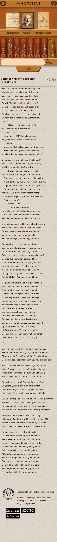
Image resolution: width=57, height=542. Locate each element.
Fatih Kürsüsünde (31, 501)
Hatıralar (42, 501)
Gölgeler (20, 504)
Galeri (29, 492)
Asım (50, 501)
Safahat (20, 498)
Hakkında (50, 492)
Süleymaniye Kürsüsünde (35, 498)
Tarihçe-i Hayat (39, 492)
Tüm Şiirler (21, 492)
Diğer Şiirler (30, 504)
